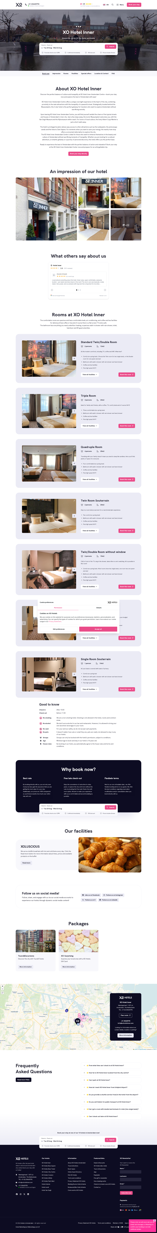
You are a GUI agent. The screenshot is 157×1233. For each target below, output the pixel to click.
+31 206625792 (125, 1021)
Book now (45, 74)
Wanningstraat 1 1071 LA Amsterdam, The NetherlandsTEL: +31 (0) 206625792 (27, 1177)
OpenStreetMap (142, 1049)
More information (26, 967)
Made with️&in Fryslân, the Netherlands (125, 1227)
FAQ (113, 74)
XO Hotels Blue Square (49, 1166)
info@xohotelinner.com (125, 1023)
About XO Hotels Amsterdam (77, 1163)
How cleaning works (100, 1181)
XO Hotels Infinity (47, 1178)
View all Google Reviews (58, 295)
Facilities (75, 74)
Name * (122, 1168)
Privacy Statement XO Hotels (76, 1181)
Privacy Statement (55, 621)
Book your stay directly (78, 154)
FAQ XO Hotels (72, 1175)
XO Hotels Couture (47, 1175)
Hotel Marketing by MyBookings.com (27, 1227)
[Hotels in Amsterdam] (19, 5)
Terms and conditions (74, 1178)
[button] (77, 1022)
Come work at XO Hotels (75, 1190)
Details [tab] (98, 608)
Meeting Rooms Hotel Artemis (77, 1184)
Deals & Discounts (99, 1163)
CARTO (155, 1049)
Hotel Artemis (46, 1184)
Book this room (125, 375)
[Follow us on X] (24, 1194)
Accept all (98, 629)
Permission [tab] (58, 608)
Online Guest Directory (75, 1172)
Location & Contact (101, 74)
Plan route (125, 1015)
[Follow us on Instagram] (20, 1194)
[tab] (43, 374)
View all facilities (89, 375)
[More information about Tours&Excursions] (36, 950)
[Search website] (112, 5)
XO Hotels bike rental (100, 1166)
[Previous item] (24, 359)
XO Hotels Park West (48, 1181)
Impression (56, 74)
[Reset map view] (2, 992)
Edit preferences (59, 629)
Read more (26, 863)
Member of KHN (118, 1223)
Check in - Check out (46, 45)
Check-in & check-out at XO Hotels (104, 1184)
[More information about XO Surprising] (78, 950)
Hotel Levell (45, 1187)
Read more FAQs (23, 1080)
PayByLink (135, 1206)
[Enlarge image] (46, 209)
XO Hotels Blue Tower (48, 1169)
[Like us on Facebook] (17, 1194)
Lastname (123, 1176)
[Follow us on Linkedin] (28, 1194)
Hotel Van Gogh (46, 1190)
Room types (71, 1169)
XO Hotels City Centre (48, 1172)
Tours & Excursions (100, 1169)
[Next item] (74, 359)
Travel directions (73, 1166)
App (95, 1172)
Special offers (86, 74)
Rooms (66, 74)
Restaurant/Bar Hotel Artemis (77, 1187)
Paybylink (97, 1175)
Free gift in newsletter (100, 1178)
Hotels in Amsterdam (27, 1223)
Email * (122, 1184)
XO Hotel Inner (46, 1163)
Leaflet (135, 1049)
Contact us (97, 1187)
